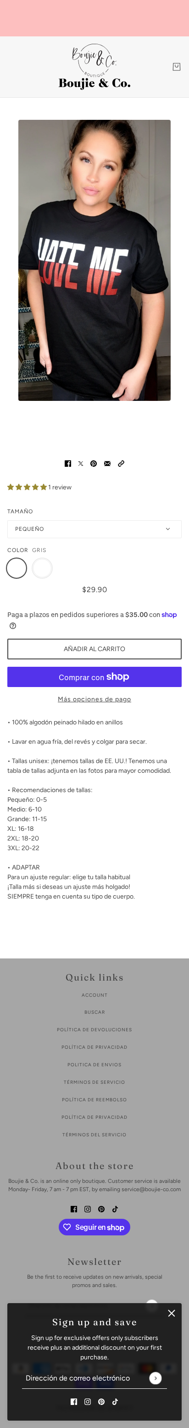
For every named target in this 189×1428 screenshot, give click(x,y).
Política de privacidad (94, 1117)
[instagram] (87, 1401)
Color (17, 550)
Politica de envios (94, 1065)
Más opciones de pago (94, 699)
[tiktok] (115, 1401)
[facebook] (74, 1401)
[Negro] (42, 568)
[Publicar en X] (81, 462)
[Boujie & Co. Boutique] (94, 67)
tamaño (20, 511)
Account (95, 995)
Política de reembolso (94, 1100)
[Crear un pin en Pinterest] (93, 462)
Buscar (94, 1012)
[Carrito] (177, 67)
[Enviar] (155, 1378)
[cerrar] (171, 1313)
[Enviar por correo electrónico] (107, 462)
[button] (121, 462)
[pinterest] (101, 1401)
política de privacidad (94, 1047)
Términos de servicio (94, 1082)
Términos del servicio (94, 1135)
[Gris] (16, 568)
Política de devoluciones (94, 1030)
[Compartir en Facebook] (68, 462)
